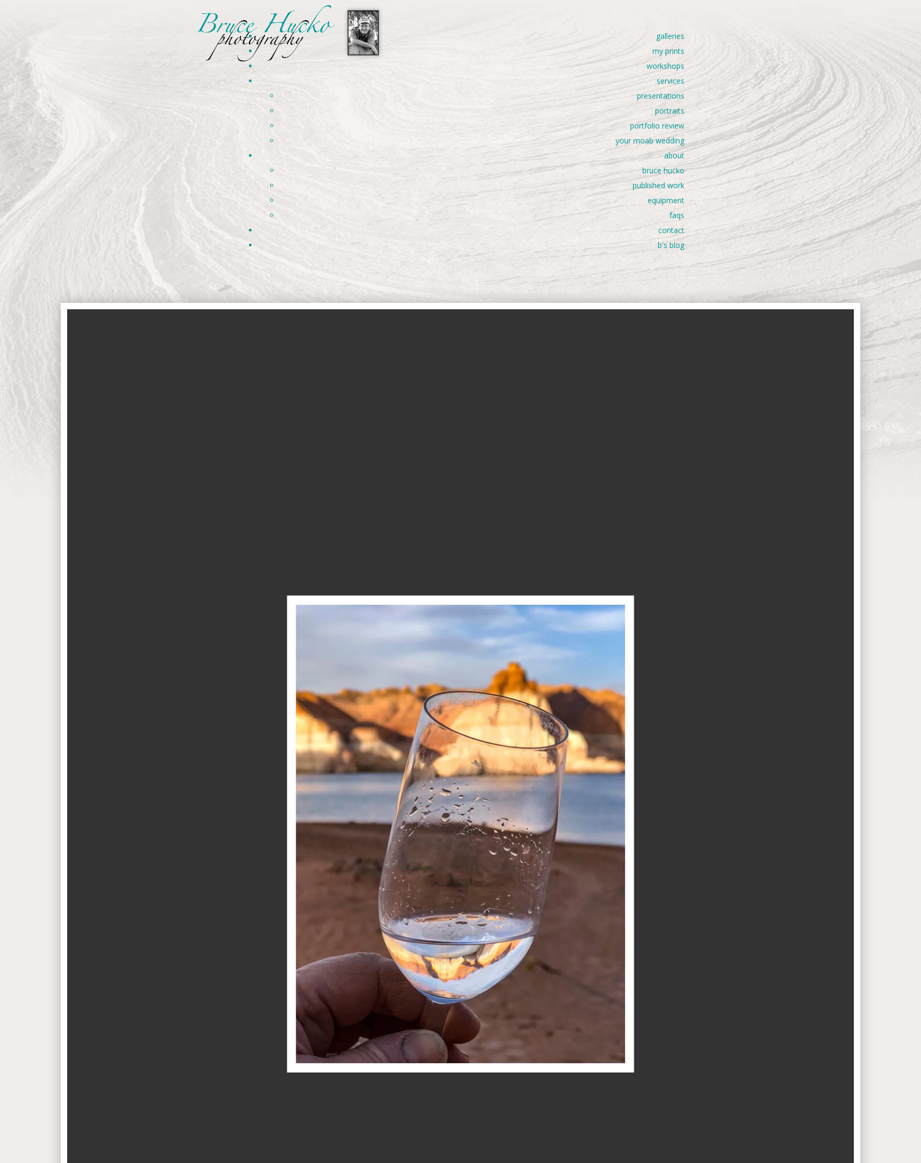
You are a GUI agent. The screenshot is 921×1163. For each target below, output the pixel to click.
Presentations (660, 96)
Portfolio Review (657, 126)
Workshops (665, 66)
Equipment (666, 200)
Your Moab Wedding (650, 140)
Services (670, 81)
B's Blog (671, 245)
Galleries (670, 36)
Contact (671, 230)
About (674, 155)
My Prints (668, 51)
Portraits (669, 111)
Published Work (658, 185)
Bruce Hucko (663, 170)
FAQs (676, 215)
